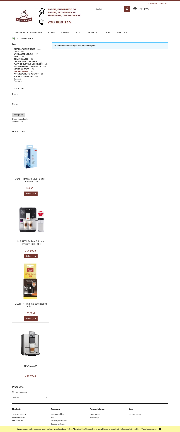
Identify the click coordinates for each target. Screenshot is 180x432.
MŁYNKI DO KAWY (21, 69)
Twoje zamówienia (19, 414)
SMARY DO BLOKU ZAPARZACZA (27, 66)
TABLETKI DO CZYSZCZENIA (25, 61)
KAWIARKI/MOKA (21, 71)
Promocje (18, 81)
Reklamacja (94, 417)
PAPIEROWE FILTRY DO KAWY (26, 74)
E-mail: (15, 94)
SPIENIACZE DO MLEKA (23, 54)
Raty (52, 417)
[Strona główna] (48, 16)
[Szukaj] (127, 9)
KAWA (16, 52)
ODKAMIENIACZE (21, 59)
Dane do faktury (135, 414)
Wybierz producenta (19, 392)
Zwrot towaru (95, 414)
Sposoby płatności (58, 424)
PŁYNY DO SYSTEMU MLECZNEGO (28, 64)
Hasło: (15, 104)
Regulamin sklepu (57, 414)
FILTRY (17, 56)
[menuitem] (28, 32)
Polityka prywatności (59, 421)
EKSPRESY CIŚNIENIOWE (24, 49)
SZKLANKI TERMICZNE (23, 76)
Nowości (17, 79)
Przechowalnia (17, 421)
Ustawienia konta (18, 417)
